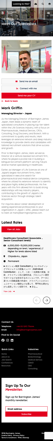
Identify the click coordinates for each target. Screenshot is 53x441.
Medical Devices (35, 360)
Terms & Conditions (9, 438)
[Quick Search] (43, 4)
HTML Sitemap (23, 438)
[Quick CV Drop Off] (36, 4)
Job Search (6, 360)
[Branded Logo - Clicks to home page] (9, 13)
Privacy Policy (18, 435)
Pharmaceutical (35, 354)
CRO (30, 366)
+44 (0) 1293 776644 (25, 326)
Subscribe (26, 414)
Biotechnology (34, 357)
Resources (5, 366)
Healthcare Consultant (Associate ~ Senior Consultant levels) (23, 239)
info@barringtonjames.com (29, 330)
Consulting (32, 368)
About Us (5, 357)
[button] (21, 4)
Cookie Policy (6, 435)
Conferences (7, 363)
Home (4, 354)
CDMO (31, 363)
